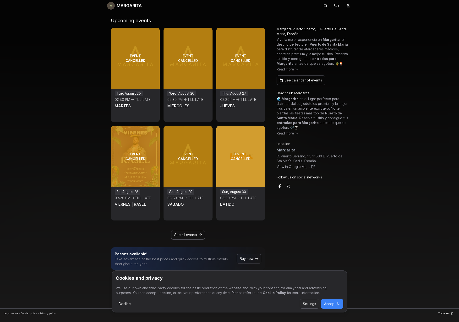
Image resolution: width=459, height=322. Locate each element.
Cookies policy (29, 313)
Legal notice (11, 313)
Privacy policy (48, 313)
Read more (285, 69)
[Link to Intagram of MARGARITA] (288, 186)
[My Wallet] (325, 6)
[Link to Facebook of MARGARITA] (280, 186)
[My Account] (348, 6)
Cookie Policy (274, 293)
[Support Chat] (336, 6)
